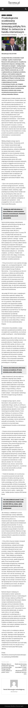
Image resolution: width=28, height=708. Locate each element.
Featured (11, 12)
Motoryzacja (9, 15)
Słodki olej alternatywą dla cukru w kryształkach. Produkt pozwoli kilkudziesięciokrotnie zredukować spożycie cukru (20, 669)
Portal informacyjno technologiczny (9, 34)
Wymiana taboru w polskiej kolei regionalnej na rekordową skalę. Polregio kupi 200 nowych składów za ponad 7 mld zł (8, 668)
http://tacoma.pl (14, 691)
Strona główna (5, 12)
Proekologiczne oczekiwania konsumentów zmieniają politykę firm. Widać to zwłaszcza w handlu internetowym (14, 24)
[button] (2, 9)
